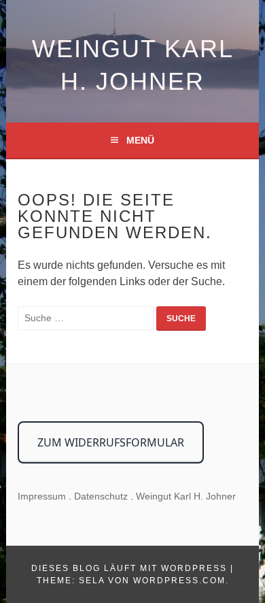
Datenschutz (101, 496)
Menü (140, 140)
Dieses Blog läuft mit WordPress (129, 568)
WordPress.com (179, 580)
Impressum (42, 496)
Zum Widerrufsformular (110, 442)
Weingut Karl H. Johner (186, 496)
